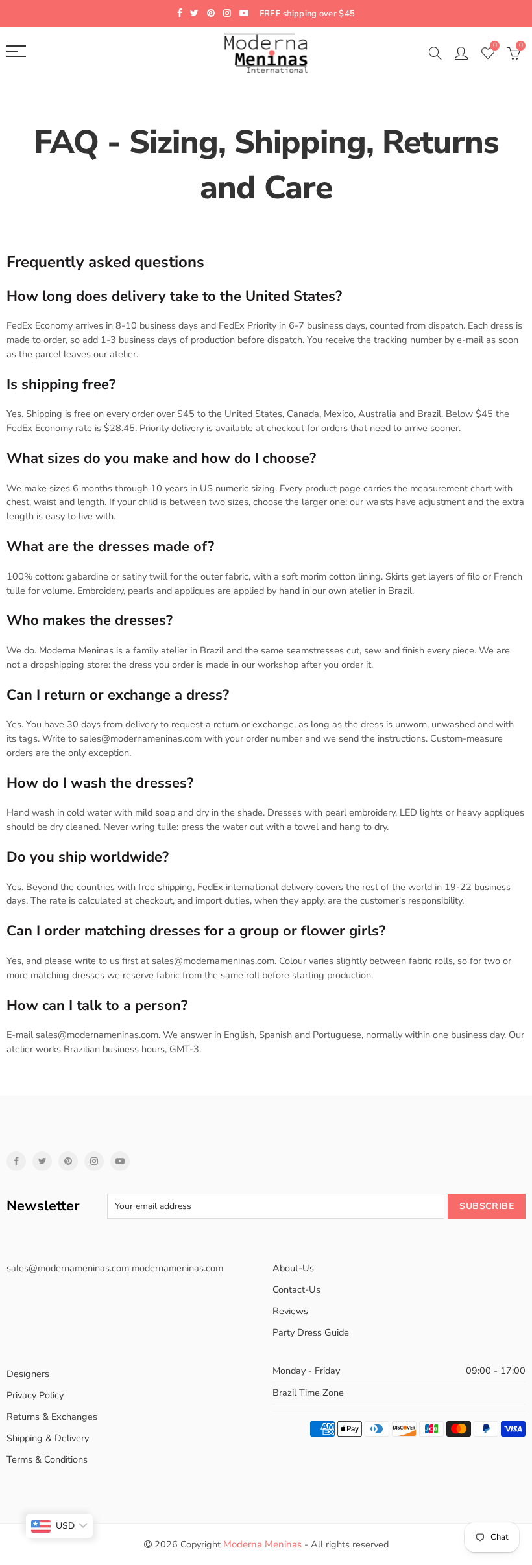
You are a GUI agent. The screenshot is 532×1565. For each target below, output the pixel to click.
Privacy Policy (35, 1395)
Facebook (16, 1161)
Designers (27, 1373)
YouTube (120, 1161)
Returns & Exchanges (51, 1416)
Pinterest (68, 1161)
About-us (293, 1268)
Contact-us (296, 1289)
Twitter (42, 1161)
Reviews (290, 1310)
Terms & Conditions (47, 1459)
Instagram (94, 1161)
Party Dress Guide (310, 1332)
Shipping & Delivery (47, 1437)
